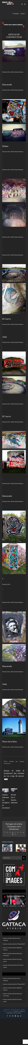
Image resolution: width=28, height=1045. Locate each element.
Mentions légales (17, 1013)
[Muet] (21, 906)
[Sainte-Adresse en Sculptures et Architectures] (5, 790)
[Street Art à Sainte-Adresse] (14, 790)
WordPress (16, 1011)
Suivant (22, 13)
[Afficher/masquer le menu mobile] (25, 4)
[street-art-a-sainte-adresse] (13, 22)
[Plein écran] (24, 906)
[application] (14, 900)
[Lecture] (4, 906)
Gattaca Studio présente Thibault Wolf (14, 944)
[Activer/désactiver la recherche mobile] (22, 4)
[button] (3, 848)
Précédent (16, 13)
